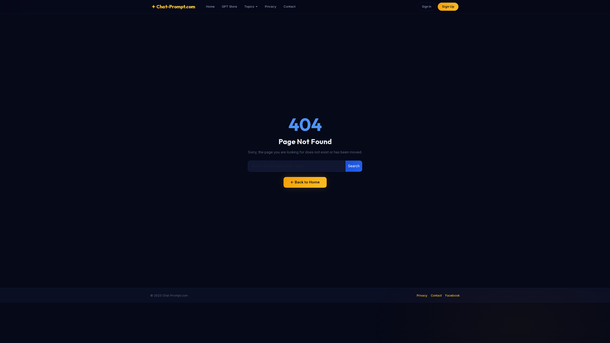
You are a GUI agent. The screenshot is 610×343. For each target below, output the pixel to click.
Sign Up (448, 6)
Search (354, 166)
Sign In (426, 6)
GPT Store (229, 6)
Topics (249, 6)
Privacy (270, 6)
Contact (289, 6)
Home (210, 6)
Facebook (452, 295)
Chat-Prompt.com (173, 7)
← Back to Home (305, 182)
